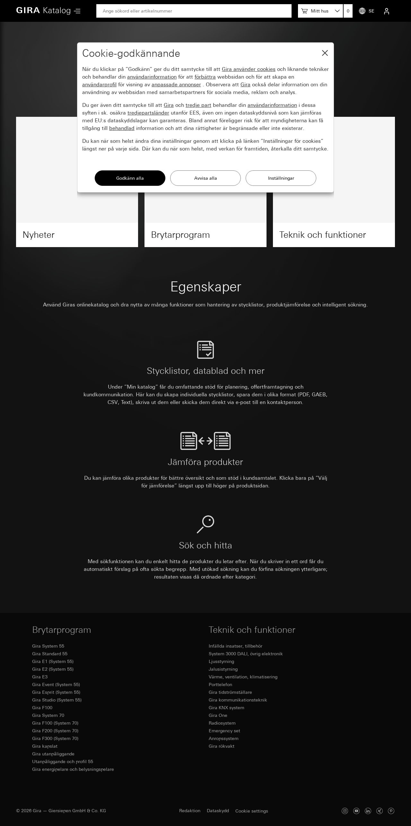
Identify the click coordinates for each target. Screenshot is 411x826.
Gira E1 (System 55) (53, 661)
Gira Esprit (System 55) (56, 692)
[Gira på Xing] (379, 811)
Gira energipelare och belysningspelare (73, 769)
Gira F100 (42, 707)
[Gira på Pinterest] (391, 811)
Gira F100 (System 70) (55, 723)
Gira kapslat (44, 746)
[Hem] (43, 10)
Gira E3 (40, 676)
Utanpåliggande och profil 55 (62, 761)
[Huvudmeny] (75, 11)
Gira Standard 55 (49, 653)
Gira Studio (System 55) (57, 699)
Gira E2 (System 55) (53, 669)
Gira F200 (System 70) (55, 730)
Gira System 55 (48, 646)
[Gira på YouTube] (356, 811)
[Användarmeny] (386, 11)
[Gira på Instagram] (345, 811)
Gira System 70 (48, 715)
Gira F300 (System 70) (55, 738)
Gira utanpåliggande (53, 753)
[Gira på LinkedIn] (368, 811)
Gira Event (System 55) (56, 684)
